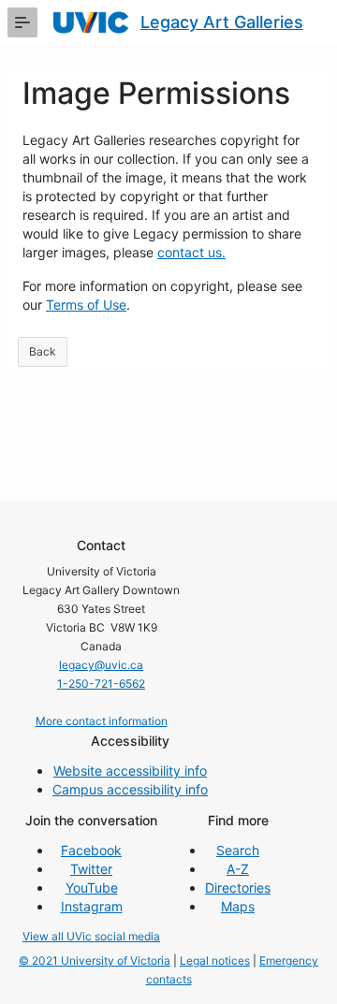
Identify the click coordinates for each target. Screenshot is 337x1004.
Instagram (92, 906)
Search (237, 850)
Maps (238, 906)
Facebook (91, 850)
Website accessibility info (130, 770)
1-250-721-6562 (101, 684)
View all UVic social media (91, 936)
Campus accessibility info (130, 789)
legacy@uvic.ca (101, 665)
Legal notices (215, 960)
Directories (238, 887)
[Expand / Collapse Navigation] (22, 22)
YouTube (92, 887)
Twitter (91, 869)
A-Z (238, 869)
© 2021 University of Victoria (94, 960)
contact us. (191, 252)
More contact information (102, 721)
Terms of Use (86, 305)
